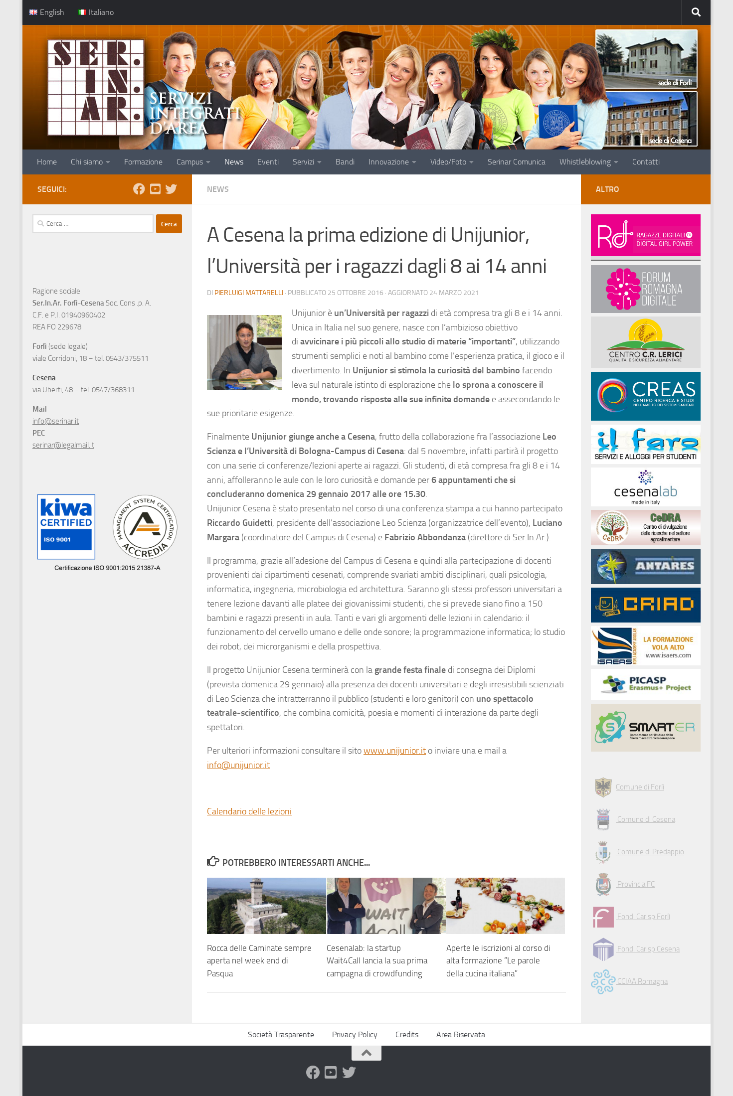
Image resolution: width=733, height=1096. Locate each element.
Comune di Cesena (645, 819)
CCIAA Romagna (642, 981)
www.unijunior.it (395, 750)
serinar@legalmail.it (63, 445)
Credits (406, 1034)
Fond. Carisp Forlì (643, 916)
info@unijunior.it (238, 765)
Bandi (345, 161)
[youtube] (155, 189)
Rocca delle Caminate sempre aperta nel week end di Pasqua (259, 960)
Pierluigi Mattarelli (248, 293)
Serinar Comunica (517, 161)
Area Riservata (460, 1034)
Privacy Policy (354, 1034)
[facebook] (139, 189)
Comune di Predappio (650, 851)
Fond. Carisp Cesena (648, 948)
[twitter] (171, 189)
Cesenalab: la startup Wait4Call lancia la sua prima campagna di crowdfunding (377, 960)
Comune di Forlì (640, 787)
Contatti (646, 161)
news (218, 189)
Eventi (268, 161)
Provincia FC (635, 884)
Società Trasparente (281, 1034)
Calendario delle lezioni (249, 811)
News (233, 161)
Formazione (143, 161)
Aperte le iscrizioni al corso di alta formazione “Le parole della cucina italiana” (498, 960)
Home (47, 161)
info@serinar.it (55, 421)
